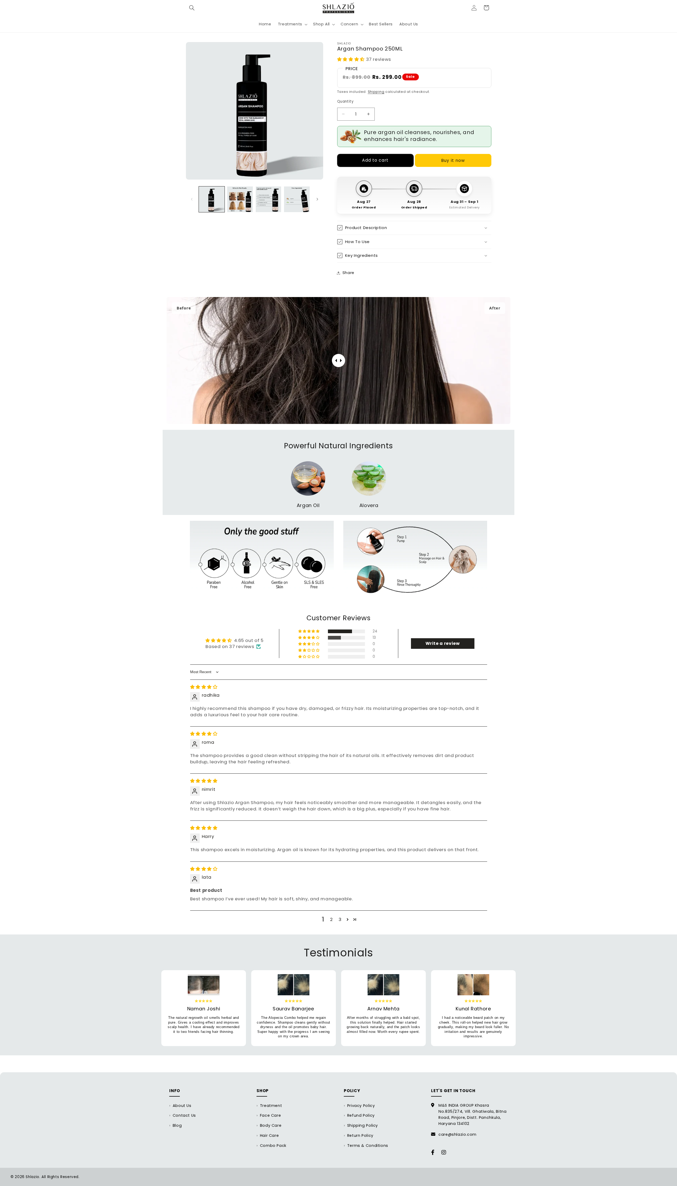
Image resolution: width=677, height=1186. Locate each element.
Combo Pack (273, 1145)
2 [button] (331, 919)
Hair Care (269, 1135)
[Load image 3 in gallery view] (268, 199)
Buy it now (453, 160)
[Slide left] (192, 199)
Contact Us (184, 1115)
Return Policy (360, 1135)
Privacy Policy (361, 1105)
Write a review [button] (443, 643)
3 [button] (340, 919)
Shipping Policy (362, 1125)
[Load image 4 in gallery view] (297, 199)
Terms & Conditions (367, 1145)
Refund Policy (361, 1115)
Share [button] (348, 272)
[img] (204, 687)
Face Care (270, 1115)
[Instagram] (443, 1152)
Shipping (376, 91)
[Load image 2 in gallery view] (240, 199)
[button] (192, 8)
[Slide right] (317, 199)
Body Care (271, 1125)
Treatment (271, 1105)
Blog (177, 1125)
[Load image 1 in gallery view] (212, 199)
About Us (182, 1105)
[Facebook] (433, 1152)
